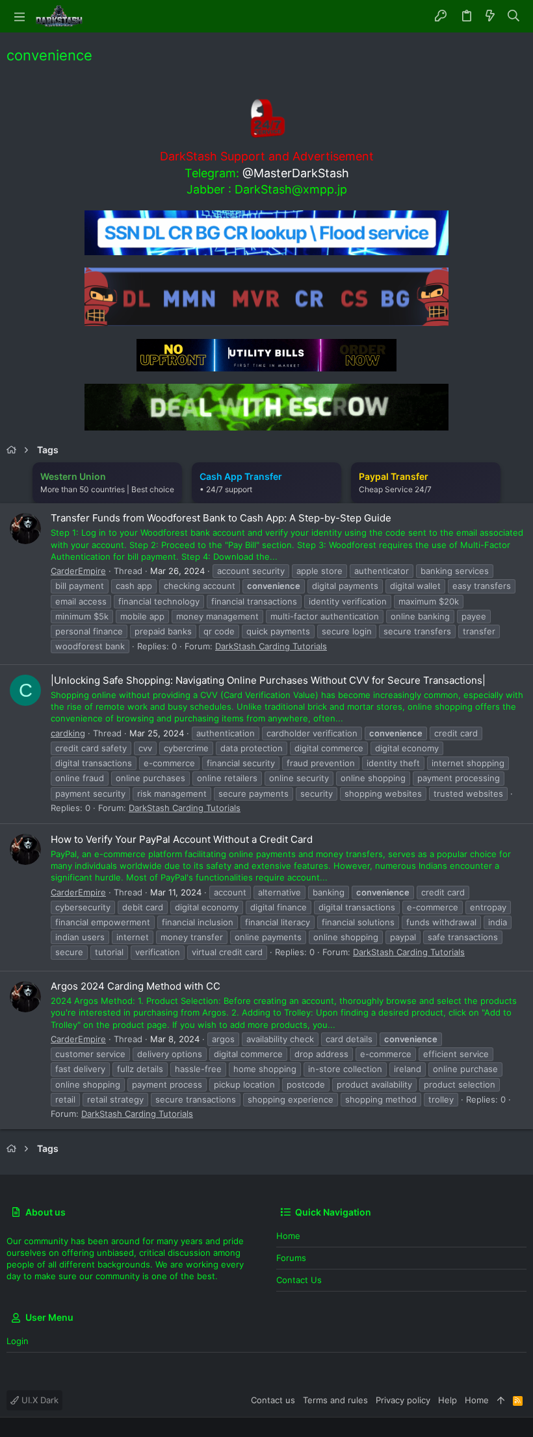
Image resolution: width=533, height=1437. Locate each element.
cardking (68, 733)
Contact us (299, 1280)
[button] (19, 16)
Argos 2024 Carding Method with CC (135, 986)
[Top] (501, 1400)
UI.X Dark (38, 1400)
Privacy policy (403, 1400)
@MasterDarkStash (295, 173)
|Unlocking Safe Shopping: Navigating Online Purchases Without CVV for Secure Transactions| (268, 680)
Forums (291, 1258)
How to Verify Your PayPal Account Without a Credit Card (182, 839)
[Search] (513, 16)
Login (17, 1341)
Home (288, 1236)
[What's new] (490, 16)
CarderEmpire (78, 571)
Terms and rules (335, 1400)
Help (447, 1400)
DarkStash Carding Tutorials (271, 646)
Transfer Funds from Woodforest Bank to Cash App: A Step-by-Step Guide (221, 518)
